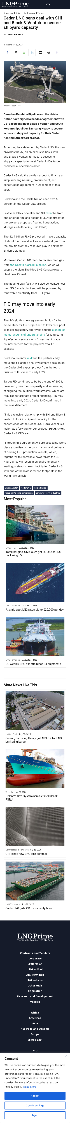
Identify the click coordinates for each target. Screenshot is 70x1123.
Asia (18, 13)
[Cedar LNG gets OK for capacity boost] (35, 881)
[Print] (48, 52)
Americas (8, 13)
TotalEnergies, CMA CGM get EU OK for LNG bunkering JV (33, 553)
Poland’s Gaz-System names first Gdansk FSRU (32, 797)
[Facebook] (7, 52)
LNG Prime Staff (14, 34)
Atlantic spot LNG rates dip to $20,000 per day (35, 609)
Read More (29, 1086)
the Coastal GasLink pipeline (28, 265)
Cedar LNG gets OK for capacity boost (29, 908)
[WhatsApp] (23, 52)
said (29, 358)
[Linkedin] (32, 52)
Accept (35, 1095)
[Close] (66, 1056)
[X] (15, 52)
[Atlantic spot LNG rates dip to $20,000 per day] (35, 582)
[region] (35, 1088)
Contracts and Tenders (34, 13)
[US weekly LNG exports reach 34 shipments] (35, 636)
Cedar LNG (26, 488)
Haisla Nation (40, 488)
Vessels (9, 792)
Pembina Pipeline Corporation (19, 493)
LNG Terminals (13, 605)
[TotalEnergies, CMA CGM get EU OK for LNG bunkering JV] (35, 524)
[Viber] (56, 52)
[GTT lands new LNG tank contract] (35, 826)
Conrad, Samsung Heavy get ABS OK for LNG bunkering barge (34, 740)
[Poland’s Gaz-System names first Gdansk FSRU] (35, 768)
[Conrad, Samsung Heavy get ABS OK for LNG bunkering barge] (35, 710)
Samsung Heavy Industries (48, 493)
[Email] (40, 52)
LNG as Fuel (11, 548)
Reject (35, 1115)
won (49, 213)
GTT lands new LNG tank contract (26, 854)
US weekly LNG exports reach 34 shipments (33, 664)
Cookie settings (35, 1105)
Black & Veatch (11, 488)
